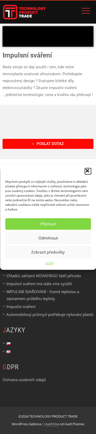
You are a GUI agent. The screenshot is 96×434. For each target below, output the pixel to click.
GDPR (49, 263)
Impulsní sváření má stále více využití (39, 283)
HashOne (52, 424)
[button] (88, 171)
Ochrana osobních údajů (24, 379)
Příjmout (48, 223)
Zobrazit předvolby (48, 252)
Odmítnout (48, 237)
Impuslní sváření (21, 306)
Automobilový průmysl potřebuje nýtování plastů (49, 314)
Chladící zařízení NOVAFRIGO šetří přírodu (43, 275)
